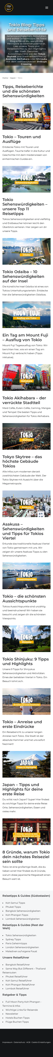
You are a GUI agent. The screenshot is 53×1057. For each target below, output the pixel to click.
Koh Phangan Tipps (17, 915)
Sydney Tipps (13, 939)
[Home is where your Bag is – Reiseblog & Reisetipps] (26, 8)
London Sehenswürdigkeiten (22, 947)
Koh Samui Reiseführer (19, 980)
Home (5, 78)
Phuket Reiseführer (17, 976)
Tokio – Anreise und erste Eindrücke (22, 724)
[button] (46, 7)
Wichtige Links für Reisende (22, 1010)
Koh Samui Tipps (15, 903)
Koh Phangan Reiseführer (20, 984)
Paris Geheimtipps (16, 943)
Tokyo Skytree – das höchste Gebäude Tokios (22, 461)
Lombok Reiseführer (17, 988)
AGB (28, 1042)
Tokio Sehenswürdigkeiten (21, 935)
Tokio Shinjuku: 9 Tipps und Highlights (25, 661)
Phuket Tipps (13, 907)
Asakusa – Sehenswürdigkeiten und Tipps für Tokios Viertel (23, 531)
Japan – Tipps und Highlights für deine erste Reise (22, 789)
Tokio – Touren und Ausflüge (21, 139)
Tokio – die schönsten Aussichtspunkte (24, 598)
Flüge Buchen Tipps (17, 1021)
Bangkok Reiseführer (18, 964)
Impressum (7, 1042)
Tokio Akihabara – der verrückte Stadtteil (24, 400)
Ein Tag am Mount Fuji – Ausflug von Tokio (25, 337)
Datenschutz (19, 1042)
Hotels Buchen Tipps (17, 1017)
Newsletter (12, 1013)
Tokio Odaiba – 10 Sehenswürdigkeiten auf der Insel (23, 276)
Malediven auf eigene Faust (21, 951)
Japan (13, 78)
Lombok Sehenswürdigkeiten (23, 918)
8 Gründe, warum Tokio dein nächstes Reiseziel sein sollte (26, 857)
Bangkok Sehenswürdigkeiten (23, 911)
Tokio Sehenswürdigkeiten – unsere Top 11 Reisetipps (24, 206)
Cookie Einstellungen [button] (41, 1042)
